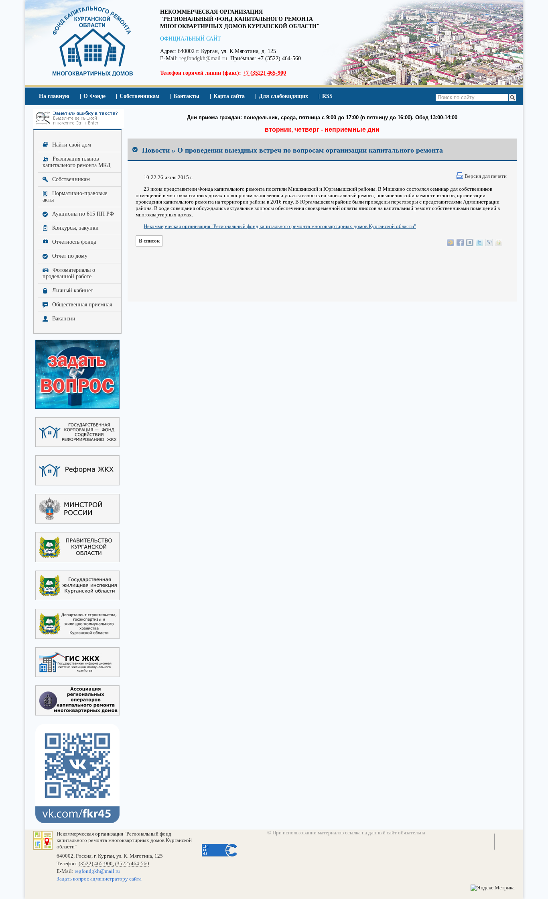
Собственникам (140, 96)
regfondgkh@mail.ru (203, 58)
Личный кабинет (72, 290)
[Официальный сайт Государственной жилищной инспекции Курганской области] (77, 586)
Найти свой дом (71, 145)
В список (149, 241)
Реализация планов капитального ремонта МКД (77, 162)
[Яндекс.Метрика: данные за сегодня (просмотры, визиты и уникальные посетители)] (493, 888)
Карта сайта (229, 96)
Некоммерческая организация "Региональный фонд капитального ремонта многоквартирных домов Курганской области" (280, 226)
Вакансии (63, 319)
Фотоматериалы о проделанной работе (69, 273)
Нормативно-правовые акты (75, 196)
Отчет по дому (69, 256)
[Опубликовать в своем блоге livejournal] (489, 242)
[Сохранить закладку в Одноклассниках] (498, 242)
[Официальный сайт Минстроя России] (77, 509)
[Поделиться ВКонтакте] (469, 242)
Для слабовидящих (283, 96)
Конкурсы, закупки (75, 228)
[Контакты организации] (43, 848)
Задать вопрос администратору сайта (99, 879)
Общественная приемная (82, 305)
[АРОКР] (77, 700)
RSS (327, 96)
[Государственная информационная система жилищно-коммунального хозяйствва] (77, 662)
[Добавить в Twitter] (479, 242)
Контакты (186, 96)
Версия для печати (486, 176)
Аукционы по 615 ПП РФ (83, 214)
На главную (54, 96)
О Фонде (94, 96)
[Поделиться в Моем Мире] (450, 242)
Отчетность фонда (74, 242)
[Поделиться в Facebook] (460, 242)
